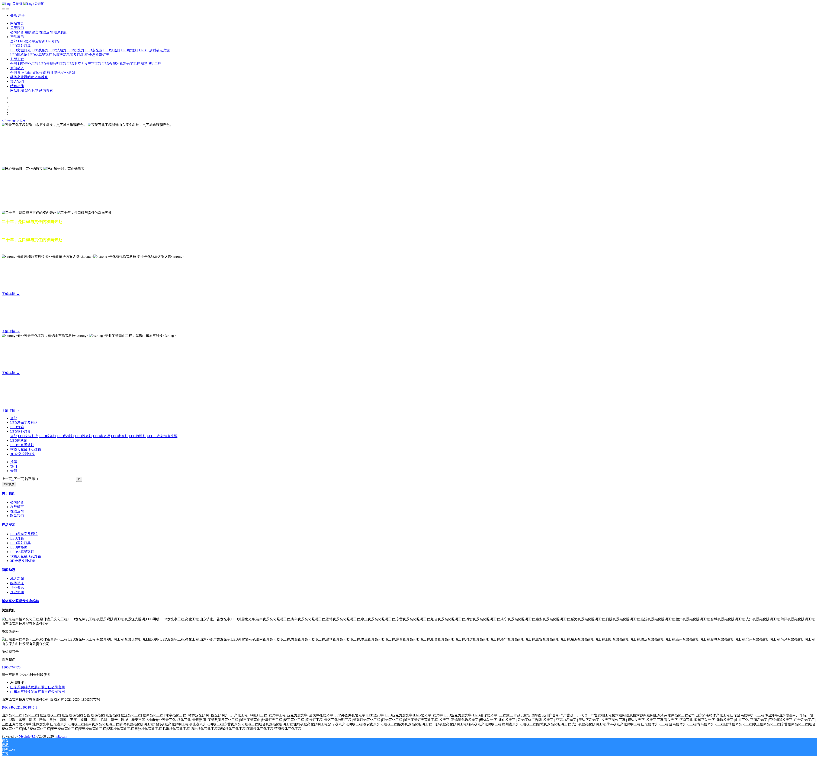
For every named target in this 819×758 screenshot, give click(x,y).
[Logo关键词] (409, 4)
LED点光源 (101, 436)
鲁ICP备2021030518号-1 (19, 707)
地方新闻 (17, 578)
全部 (13, 41)
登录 (13, 15)
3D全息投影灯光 (22, 454)
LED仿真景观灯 (22, 445)
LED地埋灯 (137, 436)
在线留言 (17, 507)
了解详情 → (11, 294)
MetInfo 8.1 (27, 736)
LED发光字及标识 (24, 422)
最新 (13, 471)
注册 (21, 15)
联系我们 (17, 516)
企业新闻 (17, 592)
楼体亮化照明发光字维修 (20, 601)
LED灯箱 (17, 427)
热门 (13, 466)
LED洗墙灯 (65, 436)
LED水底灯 (119, 436)
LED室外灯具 (20, 431)
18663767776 (11, 667)
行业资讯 (17, 587)
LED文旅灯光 (28, 436)
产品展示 (8, 525)
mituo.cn (61, 736)
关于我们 (8, 493)
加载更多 (9, 484)
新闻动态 (8, 569)
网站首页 (17, 23)
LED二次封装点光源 (162, 436)
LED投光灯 (83, 436)
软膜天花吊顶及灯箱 (25, 449)
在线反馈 (17, 511)
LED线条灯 (47, 436)
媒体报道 (17, 583)
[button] (9, 121)
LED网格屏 (18, 440)
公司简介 (17, 502)
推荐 (13, 462)
